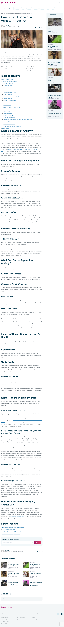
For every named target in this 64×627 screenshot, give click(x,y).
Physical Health (7, 109)
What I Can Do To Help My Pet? (9, 115)
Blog (2, 613)
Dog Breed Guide (20, 615)
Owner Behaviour (7, 105)
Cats (53, 8)
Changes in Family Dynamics (10, 100)
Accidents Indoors (7, 90)
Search (37, 542)
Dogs (48, 8)
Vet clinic (29, 8)
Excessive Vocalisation (8, 85)
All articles (17, 8)
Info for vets (18, 619)
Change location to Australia (57, 611)
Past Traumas (6, 102)
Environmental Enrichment (9, 124)
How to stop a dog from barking (35, 574)
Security (33, 617)
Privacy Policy (35, 613)
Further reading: (5, 128)
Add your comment (8, 598)
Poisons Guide (4, 619)
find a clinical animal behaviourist (18, 516)
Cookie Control (35, 611)
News (23, 8)
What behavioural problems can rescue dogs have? (13, 527)
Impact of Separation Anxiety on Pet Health (11, 107)
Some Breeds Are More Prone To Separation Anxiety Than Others (18, 119)
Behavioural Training (8, 121)
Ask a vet (42, 8)
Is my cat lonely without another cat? (13, 565)
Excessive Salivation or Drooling (10, 92)
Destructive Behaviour (8, 83)
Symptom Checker (5, 617)
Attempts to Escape (8, 94)
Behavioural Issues (8, 113)
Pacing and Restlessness (9, 87)
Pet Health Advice (4, 621)
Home (2, 13)
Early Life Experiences (8, 98)
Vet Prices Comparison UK (22, 613)
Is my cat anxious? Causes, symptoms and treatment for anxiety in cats (36, 584)
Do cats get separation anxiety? (9, 529)
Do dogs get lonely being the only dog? (13, 583)
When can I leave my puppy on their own (11, 534)
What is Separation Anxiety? (8, 79)
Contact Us (34, 619)
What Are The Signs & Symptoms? (9, 81)
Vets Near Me (4, 611)
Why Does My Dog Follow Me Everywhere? (11, 531)
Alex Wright (6, 25)
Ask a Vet (3, 615)
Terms (33, 615)
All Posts (6, 13)
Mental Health (7, 111)
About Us (18, 611)
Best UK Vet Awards (20, 617)
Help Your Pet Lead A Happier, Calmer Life (11, 126)
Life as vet (35, 8)
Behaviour (11, 13)
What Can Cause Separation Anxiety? (10, 96)
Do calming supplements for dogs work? (13, 574)
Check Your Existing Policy (9, 117)
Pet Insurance (4, 623)
